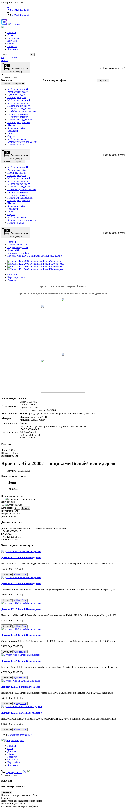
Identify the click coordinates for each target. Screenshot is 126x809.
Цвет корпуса (8, 501)
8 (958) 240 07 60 (20, 14)
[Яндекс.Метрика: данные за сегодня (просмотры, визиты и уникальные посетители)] (14, 740)
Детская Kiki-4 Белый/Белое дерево (21, 583)
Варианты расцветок (12, 496)
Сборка (11, 43)
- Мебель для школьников (21, 111)
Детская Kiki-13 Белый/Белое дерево (21, 712)
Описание (12, 274)
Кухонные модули (16, 94)
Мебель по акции (16, 89)
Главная (11, 32)
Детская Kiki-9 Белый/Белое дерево (21, 661)
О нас (10, 35)
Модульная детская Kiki (19, 735)
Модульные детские (17, 247)
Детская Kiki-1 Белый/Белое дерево (21, 557)
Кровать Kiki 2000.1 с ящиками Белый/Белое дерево (34, 255)
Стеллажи (12, 130)
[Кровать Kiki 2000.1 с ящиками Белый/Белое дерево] (35, 261)
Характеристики (16, 277)
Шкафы (11, 125)
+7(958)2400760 (14, 772)
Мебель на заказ (15, 144)
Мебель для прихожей (18, 122)
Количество (7, 507)
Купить (25, 508)
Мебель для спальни (18, 103)
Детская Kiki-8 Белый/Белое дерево (21, 635)
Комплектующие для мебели (22, 142)
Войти (4, 60)
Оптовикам (13, 38)
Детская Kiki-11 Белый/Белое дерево (21, 686)
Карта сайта (13, 762)
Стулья (11, 136)
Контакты (12, 49)
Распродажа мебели (17, 92)
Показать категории (11, 84)
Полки (10, 133)
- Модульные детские (19, 108)
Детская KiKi (14, 250)
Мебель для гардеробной (20, 119)
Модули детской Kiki (18, 253)
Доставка (12, 40)
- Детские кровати (17, 114)
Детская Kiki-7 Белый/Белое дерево (21, 609)
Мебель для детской (17, 105)
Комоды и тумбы (16, 128)
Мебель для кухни (16, 97)
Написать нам (11, 57)
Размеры (11, 280)
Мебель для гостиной (18, 100)
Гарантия (12, 46)
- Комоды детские (17, 117)
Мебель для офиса (16, 139)
